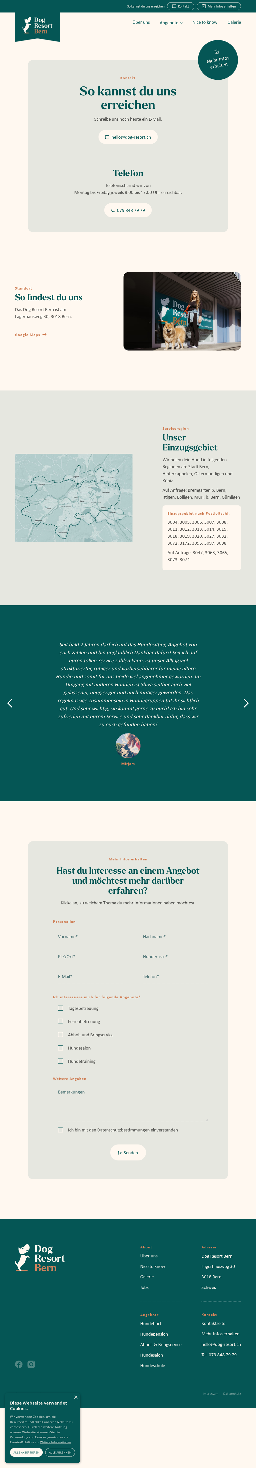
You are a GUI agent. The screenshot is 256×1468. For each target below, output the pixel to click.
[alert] (42, 1428)
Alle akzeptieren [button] (26, 1452)
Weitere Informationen (55, 1442)
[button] (166, 22)
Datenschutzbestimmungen (123, 1129)
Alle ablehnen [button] (60, 1452)
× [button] (76, 1397)
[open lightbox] (73, 498)
